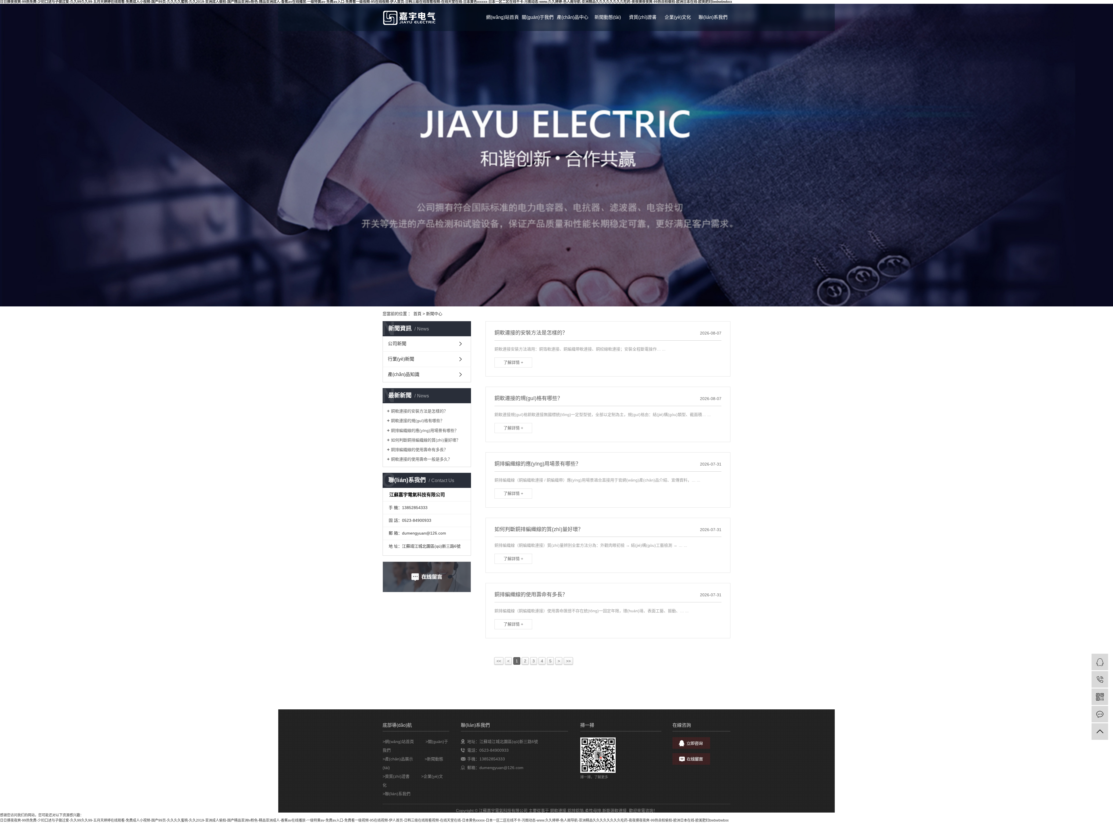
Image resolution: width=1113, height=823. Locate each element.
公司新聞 (397, 343)
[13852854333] (1100, 679)
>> (568, 661)
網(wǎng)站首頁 (502, 17)
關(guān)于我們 (538, 17)
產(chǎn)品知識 (403, 374)
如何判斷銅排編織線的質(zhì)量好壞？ (425, 440)
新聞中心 (434, 313)
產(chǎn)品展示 (399, 759)
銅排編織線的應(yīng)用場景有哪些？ (425, 430)
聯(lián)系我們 (713, 17)
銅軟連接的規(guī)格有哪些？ (417, 420)
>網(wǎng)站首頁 (398, 741)
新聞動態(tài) (607, 17)
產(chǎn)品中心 (572, 17)
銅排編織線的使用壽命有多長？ (419, 449)
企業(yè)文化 (678, 17)
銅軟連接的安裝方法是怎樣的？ (419, 411)
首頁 (417, 313)
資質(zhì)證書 (642, 17)
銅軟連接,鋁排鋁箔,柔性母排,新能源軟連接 (588, 810)
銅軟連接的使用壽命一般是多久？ (421, 459)
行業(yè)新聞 (401, 359)
